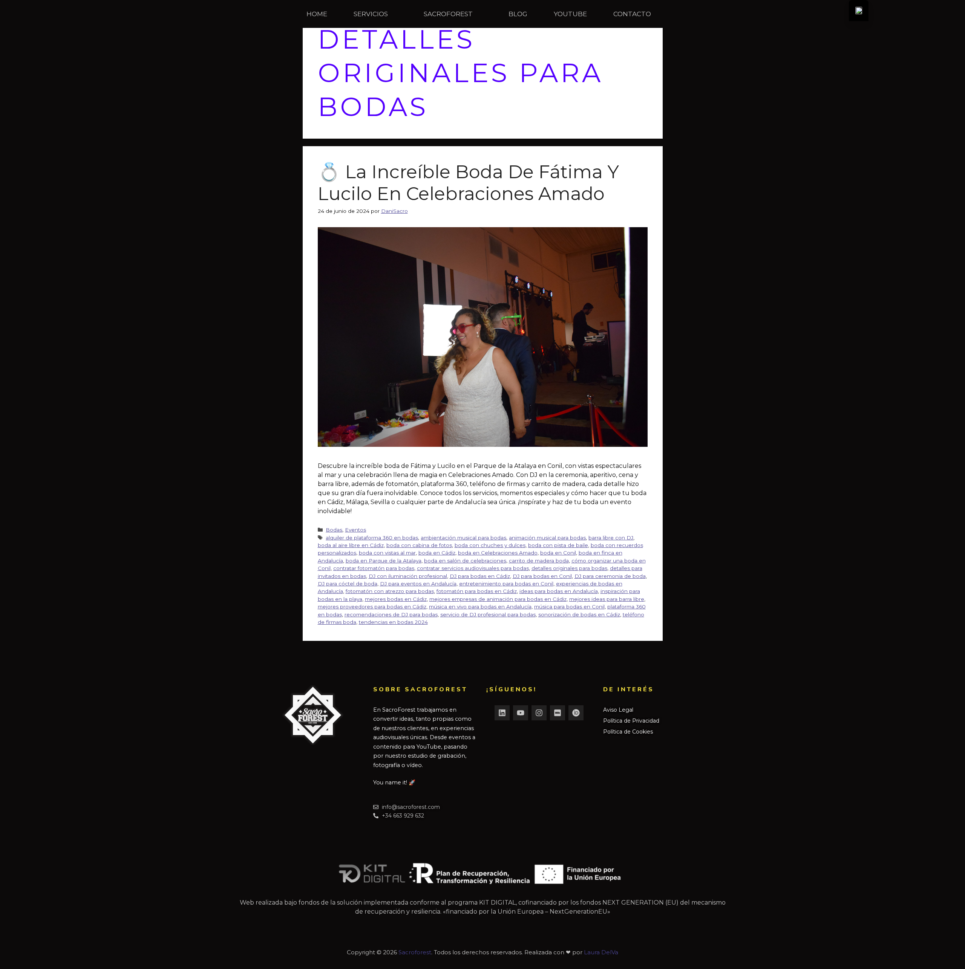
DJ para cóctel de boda (347, 584)
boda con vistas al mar (387, 553)
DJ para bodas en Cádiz (480, 576)
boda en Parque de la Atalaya (383, 561)
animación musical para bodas (547, 538)
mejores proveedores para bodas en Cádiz (372, 607)
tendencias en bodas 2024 (393, 622)
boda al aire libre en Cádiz (351, 545)
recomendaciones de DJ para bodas (391, 614)
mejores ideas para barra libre (606, 599)
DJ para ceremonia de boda (610, 576)
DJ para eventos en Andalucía (418, 584)
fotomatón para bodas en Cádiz (477, 591)
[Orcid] (576, 712)
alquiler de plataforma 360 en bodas (372, 538)
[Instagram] (539, 712)
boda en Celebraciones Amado (498, 553)
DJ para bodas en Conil (542, 576)
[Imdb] (557, 712)
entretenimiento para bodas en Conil (506, 584)
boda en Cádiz (436, 553)
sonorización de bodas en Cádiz (579, 614)
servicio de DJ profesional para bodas (488, 614)
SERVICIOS (371, 14)
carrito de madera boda (539, 561)
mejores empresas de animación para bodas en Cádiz (498, 599)
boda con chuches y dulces (490, 545)
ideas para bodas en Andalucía (558, 591)
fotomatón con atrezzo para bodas (390, 591)
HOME (316, 14)
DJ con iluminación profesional (408, 576)
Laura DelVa (601, 952)
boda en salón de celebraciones (465, 561)
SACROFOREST (448, 14)
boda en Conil (558, 553)
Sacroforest (414, 952)
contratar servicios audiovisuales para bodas (473, 568)
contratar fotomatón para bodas (373, 568)
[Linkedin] (502, 712)
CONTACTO (632, 14)
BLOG (518, 14)
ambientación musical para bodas (463, 538)
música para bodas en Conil (569, 607)
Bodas (334, 530)
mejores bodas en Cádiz (396, 599)
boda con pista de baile (558, 545)
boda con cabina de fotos (419, 545)
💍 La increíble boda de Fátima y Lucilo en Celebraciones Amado (468, 183)
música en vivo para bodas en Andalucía (480, 607)
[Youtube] (520, 712)
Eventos (355, 530)
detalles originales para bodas (569, 568)
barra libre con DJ (610, 538)
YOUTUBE (570, 14)
